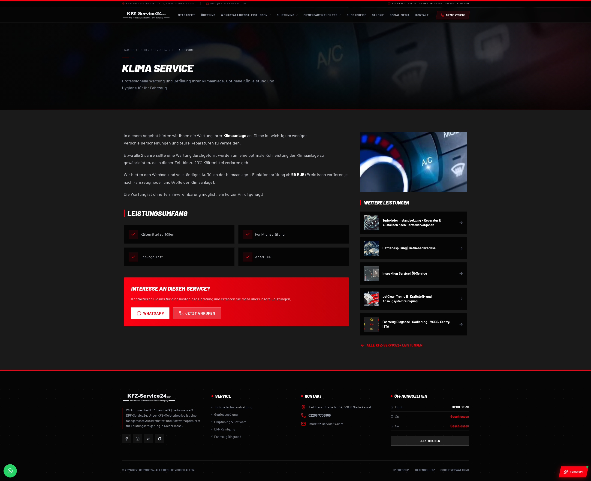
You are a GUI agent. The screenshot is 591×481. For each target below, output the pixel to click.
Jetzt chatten (430, 440)
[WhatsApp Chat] (10, 471)
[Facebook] (126, 438)
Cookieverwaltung (454, 470)
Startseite (131, 49)
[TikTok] (148, 438)
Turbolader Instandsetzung (233, 407)
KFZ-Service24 (155, 49)
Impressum (401, 470)
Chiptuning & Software (230, 422)
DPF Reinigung (224, 429)
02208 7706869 (319, 415)
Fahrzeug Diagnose (227, 437)
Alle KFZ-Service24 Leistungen (394, 345)
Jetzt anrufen (200, 313)
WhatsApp (153, 313)
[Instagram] (137, 438)
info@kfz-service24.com (228, 3)
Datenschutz (425, 470)
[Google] (159, 438)
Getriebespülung (226, 414)
